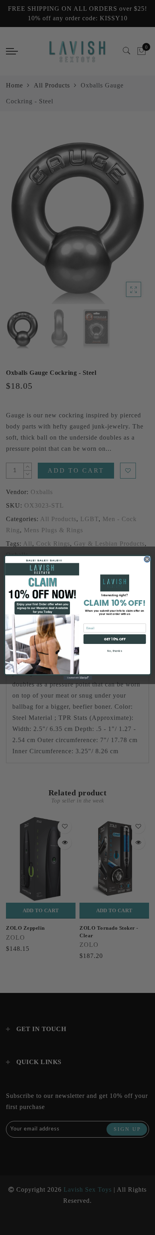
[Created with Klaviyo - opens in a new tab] (77, 678)
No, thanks (114, 651)
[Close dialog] (147, 559)
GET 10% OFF (114, 639)
